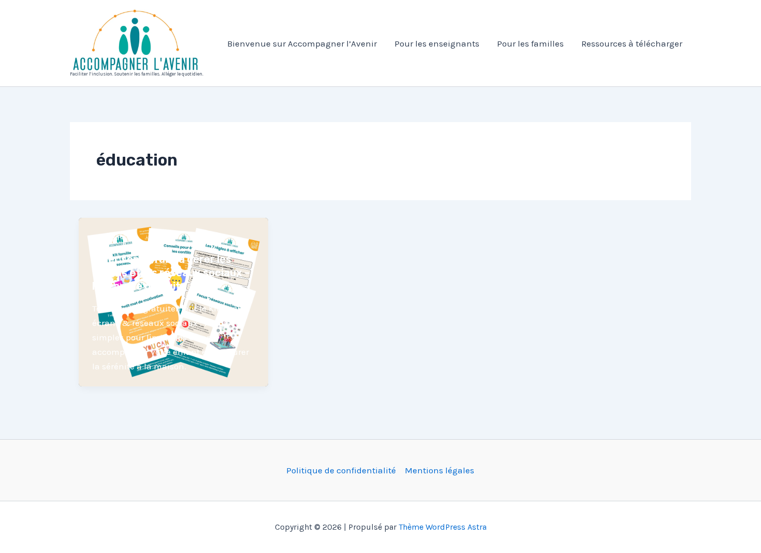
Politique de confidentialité (341, 470)
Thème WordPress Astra (443, 527)
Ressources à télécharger (631, 43)
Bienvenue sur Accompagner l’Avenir (302, 43)
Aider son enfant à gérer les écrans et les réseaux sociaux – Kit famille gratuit (171, 272)
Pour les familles (530, 43)
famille (103, 238)
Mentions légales (439, 470)
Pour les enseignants (436, 43)
